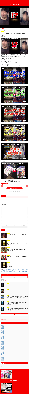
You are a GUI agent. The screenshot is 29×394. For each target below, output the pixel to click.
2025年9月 (2, 327)
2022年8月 (2, 358)
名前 (2, 215)
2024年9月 (2, 337)
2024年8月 (2, 338)
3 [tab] (14, 186)
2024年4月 (2, 341)
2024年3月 (2, 342)
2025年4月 (2, 331)
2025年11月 (2, 325)
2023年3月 (2, 352)
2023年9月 (2, 347)
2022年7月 (2, 359)
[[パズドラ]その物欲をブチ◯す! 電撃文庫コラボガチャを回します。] (15, 191)
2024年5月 (2, 340)
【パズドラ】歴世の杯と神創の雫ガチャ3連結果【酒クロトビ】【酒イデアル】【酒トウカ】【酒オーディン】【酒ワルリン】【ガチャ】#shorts (17, 265)
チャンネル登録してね (15, 188)
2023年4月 (2, 351)
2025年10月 (2, 326)
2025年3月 (2, 332)
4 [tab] (15, 186)
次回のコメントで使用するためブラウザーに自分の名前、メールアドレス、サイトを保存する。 (13, 225)
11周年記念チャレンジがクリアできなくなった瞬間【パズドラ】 (17, 256)
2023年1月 (2, 354)
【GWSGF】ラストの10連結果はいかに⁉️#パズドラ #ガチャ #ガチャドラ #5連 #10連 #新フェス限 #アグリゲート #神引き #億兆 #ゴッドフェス (17, 243)
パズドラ (3, 199)
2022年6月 (2, 360)
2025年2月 (2, 333)
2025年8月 (2, 328)
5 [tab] (16, 186)
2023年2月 (2, 353)
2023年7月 (2, 349)
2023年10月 (2, 346)
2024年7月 (2, 339)
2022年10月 (2, 356)
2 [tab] (13, 186)
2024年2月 (2, 343)
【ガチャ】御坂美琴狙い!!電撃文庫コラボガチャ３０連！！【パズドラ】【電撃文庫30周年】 (15, 271)
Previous (2, 186)
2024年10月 (2, 336)
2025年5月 (2, 330)
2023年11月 (2, 345)
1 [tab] (12, 186)
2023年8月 (2, 348)
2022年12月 (2, 355)
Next (27, 186)
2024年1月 (2, 344)
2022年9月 (2, 357)
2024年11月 (2, 335)
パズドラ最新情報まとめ (14, 4)
